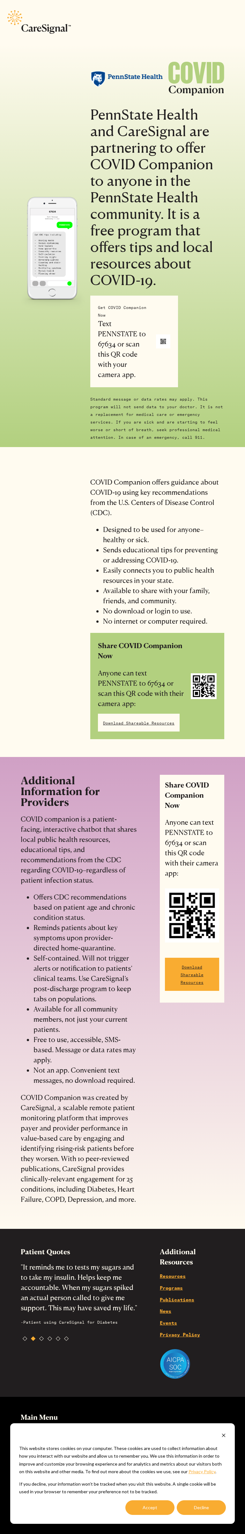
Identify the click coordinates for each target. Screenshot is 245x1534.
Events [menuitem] (168, 1322)
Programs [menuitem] (171, 1287)
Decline (201, 1507)
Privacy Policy (202, 1471)
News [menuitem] (165, 1310)
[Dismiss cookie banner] (223, 1436)
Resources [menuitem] (173, 1275)
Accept (150, 1507)
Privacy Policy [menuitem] (180, 1334)
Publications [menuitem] (177, 1299)
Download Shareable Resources (138, 722)
